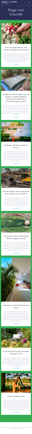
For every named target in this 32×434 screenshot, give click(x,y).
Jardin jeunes (9, 2)
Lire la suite (16, 64)
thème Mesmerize (17, 429)
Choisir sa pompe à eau (16, 396)
